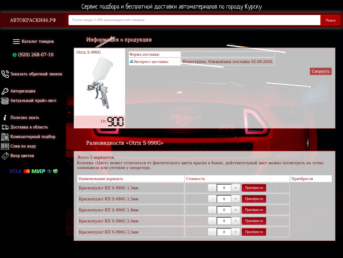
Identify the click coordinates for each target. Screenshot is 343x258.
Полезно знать (24, 117)
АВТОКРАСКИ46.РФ (33, 20)
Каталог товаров (37, 41)
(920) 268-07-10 (35, 54)
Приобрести (254, 188)
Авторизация (22, 91)
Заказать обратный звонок (35, 73)
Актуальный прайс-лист (32, 100)
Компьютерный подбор (32, 136)
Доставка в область (28, 127)
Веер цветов (21, 155)
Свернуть (321, 71)
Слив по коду (22, 146)
